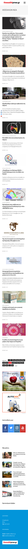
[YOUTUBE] (1, 116)
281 (20, 360)
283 (3, 362)
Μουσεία (8, 69)
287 (16, 362)
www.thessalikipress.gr (10, 535)
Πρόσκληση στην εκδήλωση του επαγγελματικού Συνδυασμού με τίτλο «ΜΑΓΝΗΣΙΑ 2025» (13, 206)
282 (23, 360)
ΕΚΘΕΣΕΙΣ (4, 31)
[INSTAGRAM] (1, 112)
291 (7, 365)
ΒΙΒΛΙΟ (3, 305)
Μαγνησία (8, 31)
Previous (4, 360)
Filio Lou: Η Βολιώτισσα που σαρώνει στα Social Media (19, 454)
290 (4, 365)
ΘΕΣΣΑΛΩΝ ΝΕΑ (5, 101)
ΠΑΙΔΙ (11, 69)
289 (22, 362)
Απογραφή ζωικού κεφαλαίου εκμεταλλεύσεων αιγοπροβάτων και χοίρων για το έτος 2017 (12, 273)
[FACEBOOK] (1, 111)
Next (16, 365)
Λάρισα (9, 101)
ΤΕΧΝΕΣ (11, 31)
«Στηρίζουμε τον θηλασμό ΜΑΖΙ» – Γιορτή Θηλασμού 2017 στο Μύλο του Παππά (13, 172)
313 (12, 365)
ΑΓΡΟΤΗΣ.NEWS (5, 269)
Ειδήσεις (4, 202)
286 (13, 362)
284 (7, 362)
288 (19, 362)
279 (14, 360)
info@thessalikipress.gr (10, 533)
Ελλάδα (3, 168)
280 (17, 360)
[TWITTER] (1, 114)
